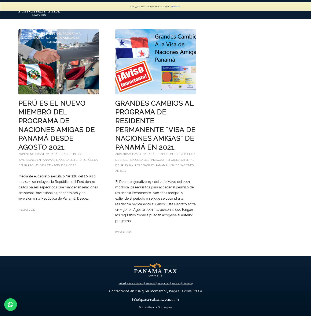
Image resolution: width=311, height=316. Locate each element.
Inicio (122, 283)
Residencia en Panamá (151, 165)
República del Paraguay (146, 159)
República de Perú (68, 159)
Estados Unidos (70, 154)
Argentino (26, 154)
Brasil (40, 154)
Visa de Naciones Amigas (58, 165)
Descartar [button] (175, 6)
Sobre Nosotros (135, 283)
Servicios (151, 283)
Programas (164, 283)
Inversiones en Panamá (35, 159)
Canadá (52, 154)
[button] (10, 304)
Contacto (188, 283)
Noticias (176, 283)
